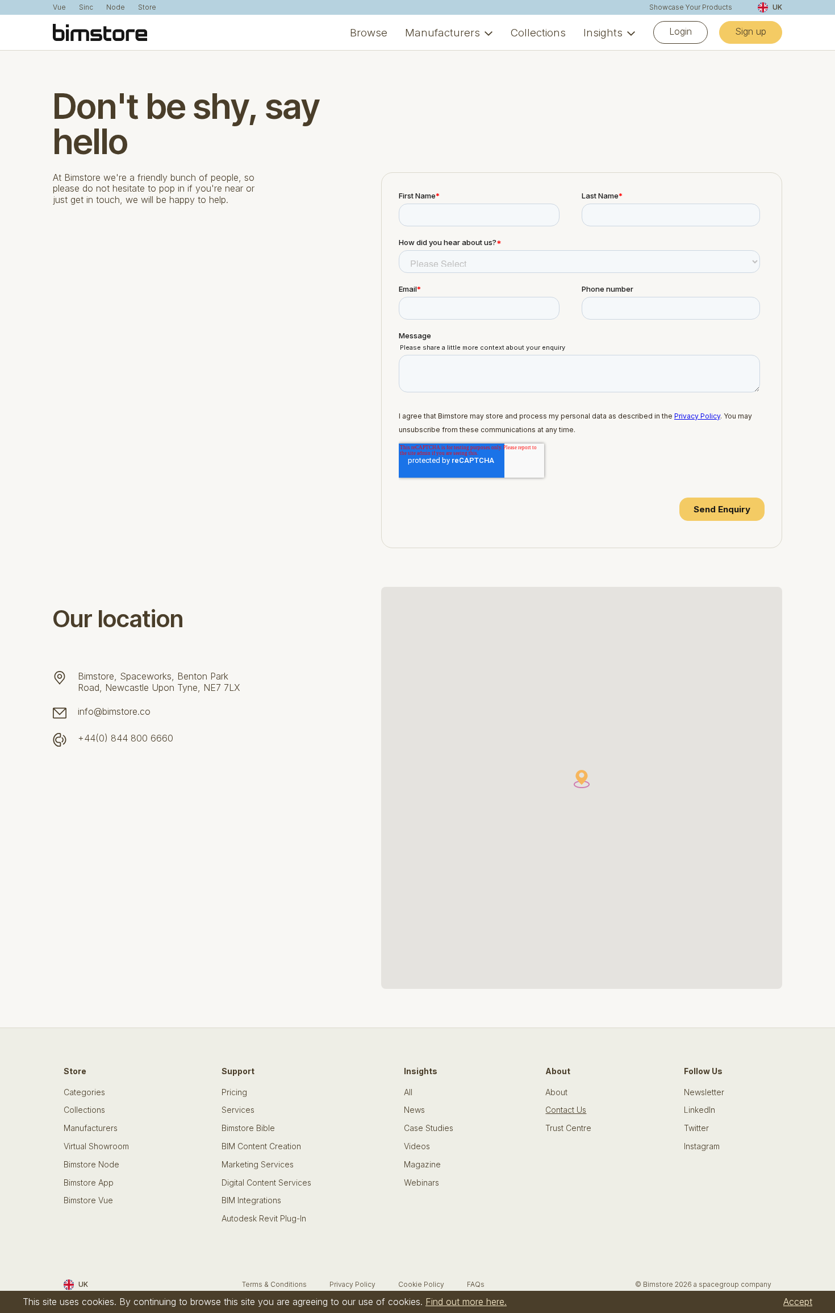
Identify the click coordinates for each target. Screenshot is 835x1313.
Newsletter (704, 1092)
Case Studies (428, 1128)
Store (147, 7)
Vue (59, 7)
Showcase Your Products (690, 7)
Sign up (750, 31)
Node (115, 7)
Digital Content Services (266, 1182)
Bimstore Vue (88, 1200)
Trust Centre (568, 1128)
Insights (603, 32)
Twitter (696, 1128)
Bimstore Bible (248, 1128)
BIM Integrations (251, 1200)
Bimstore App (89, 1182)
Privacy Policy (352, 1284)
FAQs (476, 1284)
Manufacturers (442, 32)
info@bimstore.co (114, 711)
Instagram (702, 1146)
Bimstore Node (91, 1164)
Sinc (86, 7)
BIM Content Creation (261, 1146)
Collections (538, 32)
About (556, 1092)
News (414, 1110)
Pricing (234, 1092)
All (408, 1092)
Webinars (421, 1182)
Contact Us (565, 1110)
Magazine (422, 1164)
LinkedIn (699, 1110)
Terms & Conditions (274, 1284)
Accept (797, 1301)
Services (238, 1110)
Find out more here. (466, 1301)
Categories (84, 1092)
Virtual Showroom (96, 1146)
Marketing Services (258, 1164)
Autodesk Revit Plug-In (264, 1218)
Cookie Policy (421, 1284)
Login (680, 31)
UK (777, 7)
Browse (368, 32)
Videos (417, 1146)
